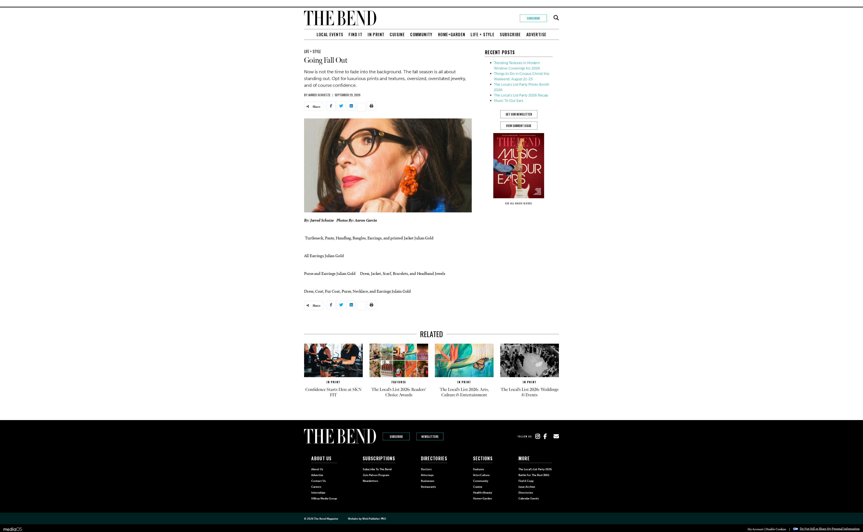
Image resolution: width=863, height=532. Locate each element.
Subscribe (533, 18)
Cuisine (397, 34)
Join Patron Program (376, 475)
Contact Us (318, 481)
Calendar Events (528, 498)
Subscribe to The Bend (377, 469)
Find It (355, 34)
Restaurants (428, 486)
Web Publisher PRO (374, 518)
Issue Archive (526, 486)
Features (398, 382)
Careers (316, 486)
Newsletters (429, 436)
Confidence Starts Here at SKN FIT (333, 392)
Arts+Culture (481, 475)
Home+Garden (451, 34)
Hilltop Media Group (324, 498)
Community (421, 34)
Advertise (536, 34)
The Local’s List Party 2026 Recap (521, 95)
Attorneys (427, 475)
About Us (317, 469)
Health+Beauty (482, 492)
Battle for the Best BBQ (533, 475)
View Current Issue (518, 125)
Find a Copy (526, 481)
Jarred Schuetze (319, 94)
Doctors (426, 469)
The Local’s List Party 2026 (535, 469)
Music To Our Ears (508, 100)
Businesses (427, 481)
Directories (525, 492)
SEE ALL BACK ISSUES (518, 203)
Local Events (330, 34)
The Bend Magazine (326, 518)
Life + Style (482, 34)
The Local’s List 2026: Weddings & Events (529, 392)
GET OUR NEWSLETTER (519, 114)
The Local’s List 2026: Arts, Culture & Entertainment (464, 392)
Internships (318, 492)
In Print (376, 34)
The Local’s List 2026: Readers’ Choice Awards (398, 392)
